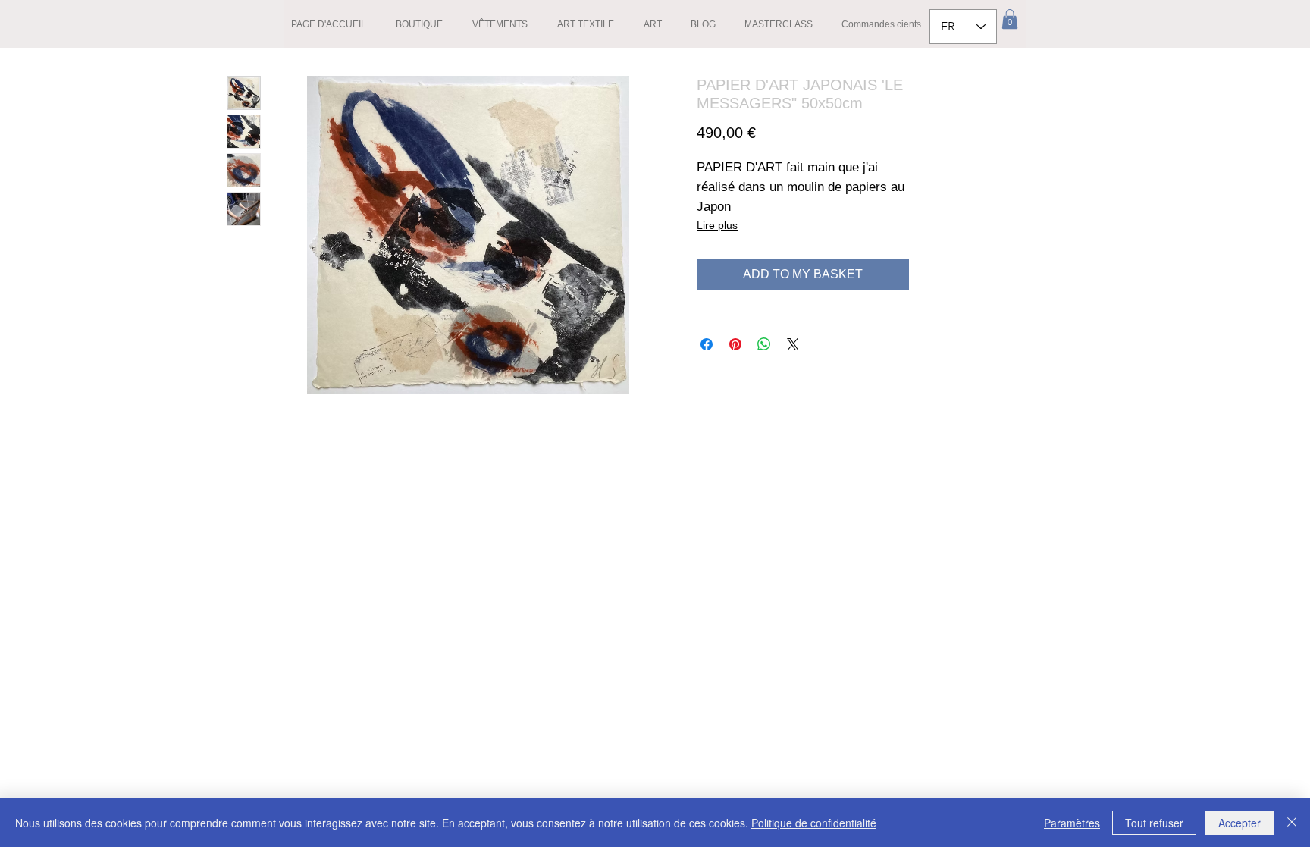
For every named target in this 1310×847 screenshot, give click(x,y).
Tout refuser (1154, 822)
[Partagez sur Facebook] (706, 344)
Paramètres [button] (1072, 822)
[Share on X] (793, 344)
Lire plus (717, 225)
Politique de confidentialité (813, 822)
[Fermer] (1292, 823)
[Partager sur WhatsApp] (764, 344)
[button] (1009, 19)
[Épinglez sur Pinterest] (735, 344)
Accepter (1239, 822)
